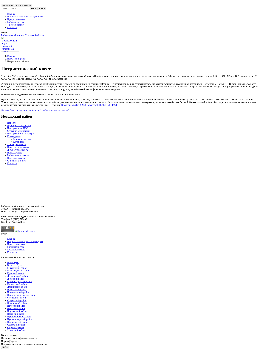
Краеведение (13, 136)
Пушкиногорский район (19, 319)
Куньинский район (17, 284)
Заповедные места (16, 144)
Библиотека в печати (18, 155)
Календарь (18, 141)
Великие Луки (14, 265)
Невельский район (16, 58)
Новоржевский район (18, 292)
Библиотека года (15, 22)
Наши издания (14, 152)
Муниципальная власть (19, 125)
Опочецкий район (16, 297)
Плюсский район (16, 308)
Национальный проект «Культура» (25, 16)
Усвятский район (16, 330)
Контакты (12, 27)
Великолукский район (18, 270)
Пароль (5, 341)
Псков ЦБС (13, 262)
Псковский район (16, 314)
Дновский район (15, 278)
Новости (11, 123)
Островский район (16, 300)
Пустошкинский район (19, 316)
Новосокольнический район (21, 295)
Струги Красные (15, 327)
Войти (42, 9)
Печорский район (16, 305)
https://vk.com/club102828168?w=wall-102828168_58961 (89, 105)
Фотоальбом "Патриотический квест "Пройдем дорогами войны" (35, 110)
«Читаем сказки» (16, 24)
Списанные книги (16, 160)
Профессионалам (16, 19)
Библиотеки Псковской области (16, 5)
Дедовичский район (17, 276)
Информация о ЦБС (17, 128)
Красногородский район (19, 281)
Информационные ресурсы (21, 133)
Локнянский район (17, 287)
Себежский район (16, 324)
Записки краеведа (22, 139)
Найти (33, 9)
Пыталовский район (17, 322)
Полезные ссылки (16, 158)
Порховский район (17, 311)
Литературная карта (17, 150)
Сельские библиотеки (18, 131)
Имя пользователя (10, 338)
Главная (11, 14)
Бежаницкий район (17, 268)
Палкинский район (17, 303)
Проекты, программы (18, 147)
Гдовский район (15, 273)
